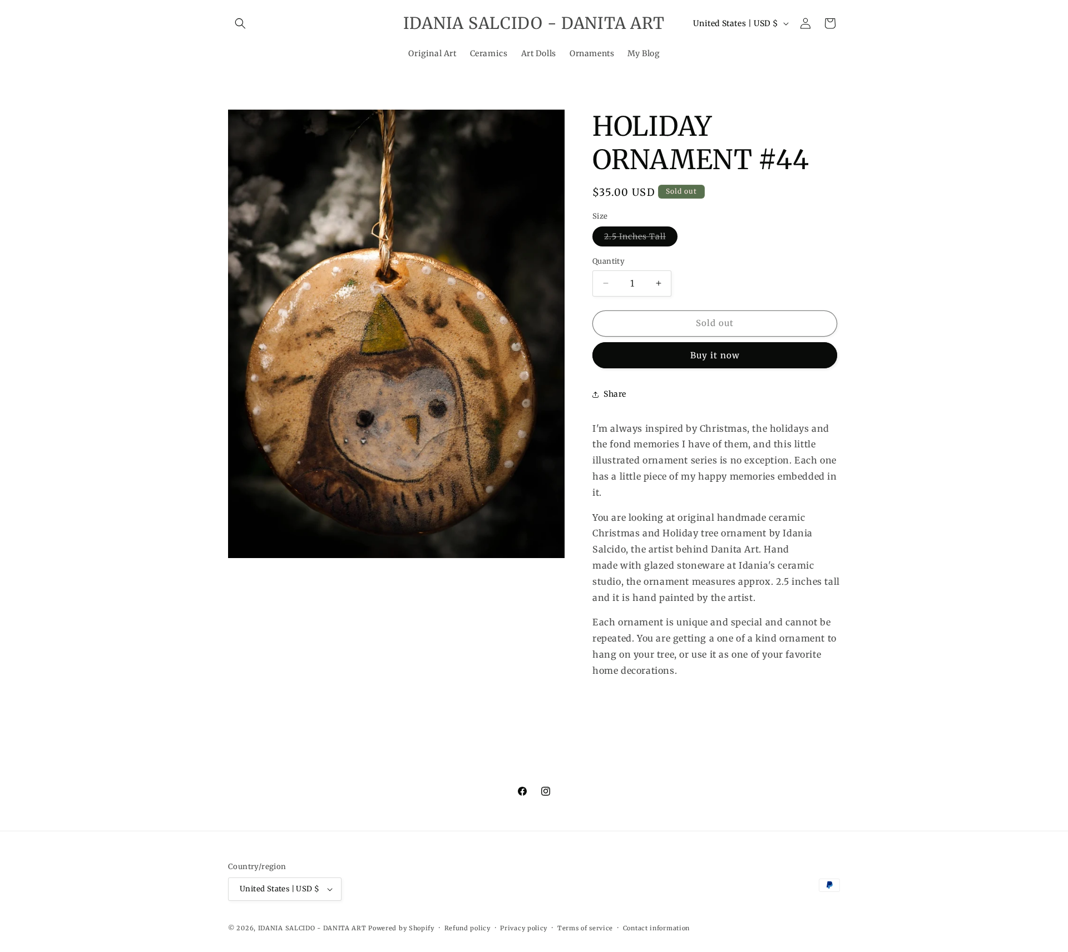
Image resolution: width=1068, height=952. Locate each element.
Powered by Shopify (401, 928)
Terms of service (585, 928)
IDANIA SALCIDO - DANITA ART (312, 928)
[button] (240, 23)
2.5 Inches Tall (641, 238)
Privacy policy (523, 928)
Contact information (656, 928)
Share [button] (615, 394)
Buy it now (715, 355)
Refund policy (467, 928)
